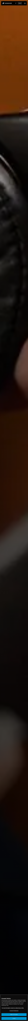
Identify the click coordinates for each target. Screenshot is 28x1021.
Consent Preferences (14, 1010)
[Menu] (25, 3)
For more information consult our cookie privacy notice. (13, 1008)
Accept (14, 1018)
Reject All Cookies (14, 1014)
